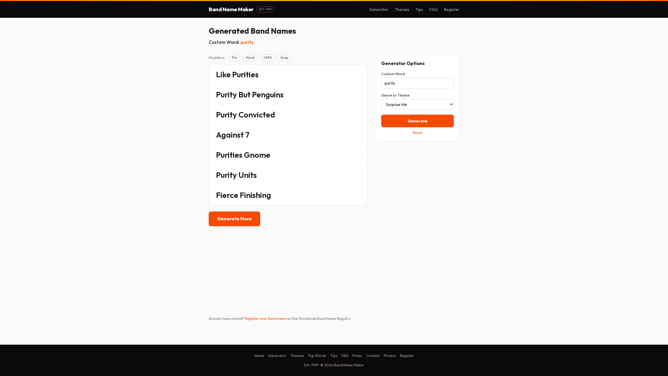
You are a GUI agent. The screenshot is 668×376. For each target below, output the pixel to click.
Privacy (390, 355)
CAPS (268, 58)
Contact (373, 355)
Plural (250, 58)
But (244, 94)
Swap (285, 58)
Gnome (257, 155)
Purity (226, 94)
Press (357, 355)
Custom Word (393, 74)
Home (259, 355)
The (234, 58)
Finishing (255, 195)
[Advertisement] (417, 182)
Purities (245, 74)
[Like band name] (349, 74)
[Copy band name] (360, 74)
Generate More (234, 219)
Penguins (268, 94)
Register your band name (265, 318)
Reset (417, 132)
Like (223, 74)
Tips (419, 9)
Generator (378, 9)
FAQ (433, 9)
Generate (418, 121)
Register (451, 9)
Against (230, 135)
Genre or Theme (395, 95)
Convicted (256, 115)
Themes (402, 9)
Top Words (317, 355)
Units (247, 175)
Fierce (227, 195)
